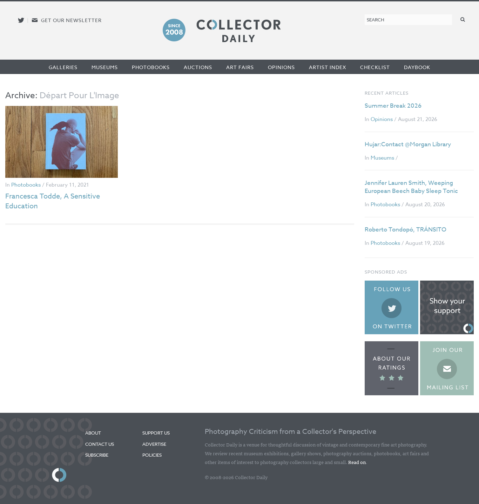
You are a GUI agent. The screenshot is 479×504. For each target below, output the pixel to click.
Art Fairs (240, 67)
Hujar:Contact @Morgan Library (408, 144)
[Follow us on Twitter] (21, 20)
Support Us (156, 433)
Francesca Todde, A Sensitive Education (52, 201)
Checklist (375, 67)
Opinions (281, 67)
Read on (357, 462)
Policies (152, 455)
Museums (105, 67)
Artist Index (327, 67)
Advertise (154, 444)
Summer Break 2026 (393, 105)
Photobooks (151, 67)
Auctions (198, 67)
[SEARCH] (463, 19)
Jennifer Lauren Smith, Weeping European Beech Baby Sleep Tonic (411, 187)
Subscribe (96, 455)
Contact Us (99, 444)
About (93, 433)
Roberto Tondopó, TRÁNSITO (405, 229)
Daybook (417, 67)
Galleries (63, 67)
